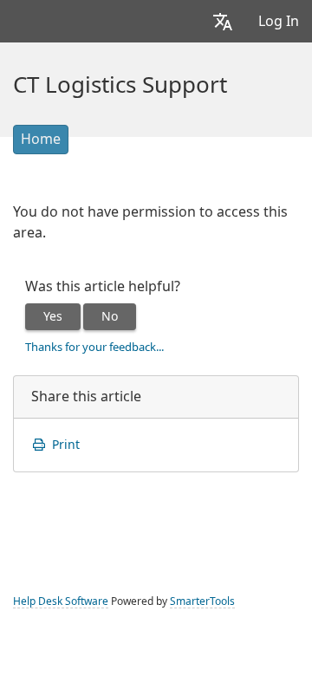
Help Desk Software (60, 601)
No (109, 316)
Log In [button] (278, 21)
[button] (223, 21)
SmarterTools (202, 601)
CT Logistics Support (120, 85)
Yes (52, 316)
